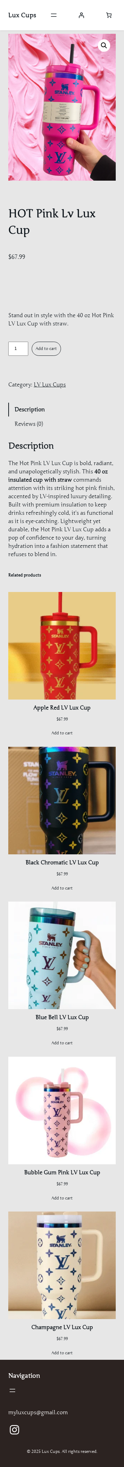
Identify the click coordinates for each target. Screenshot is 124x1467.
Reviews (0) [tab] (28, 424)
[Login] (81, 15)
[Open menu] (54, 15)
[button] (104, 45)
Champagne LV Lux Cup (62, 1327)
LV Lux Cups (50, 384)
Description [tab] (29, 409)
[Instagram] (14, 1430)
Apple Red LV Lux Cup (62, 707)
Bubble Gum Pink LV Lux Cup (62, 1172)
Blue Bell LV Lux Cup (62, 1017)
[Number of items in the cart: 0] (109, 15)
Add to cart (46, 348)
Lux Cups (22, 15)
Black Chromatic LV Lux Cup (62, 862)
